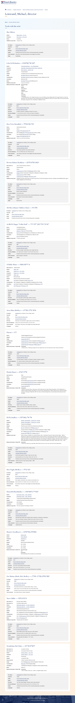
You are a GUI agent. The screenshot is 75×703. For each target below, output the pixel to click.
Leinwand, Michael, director (21, 50)
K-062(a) (17, 45)
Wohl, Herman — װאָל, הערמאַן (27, 70)
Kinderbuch (44, 612)
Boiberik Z (19, 231)
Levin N (28, 75)
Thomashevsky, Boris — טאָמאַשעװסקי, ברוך (29, 66)
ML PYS (23, 231)
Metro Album (42, 342)
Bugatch (18, 130)
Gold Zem (19, 286)
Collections (9, 9)
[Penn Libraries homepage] (8, 2)
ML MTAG (23, 75)
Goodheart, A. (23, 538)
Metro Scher (35, 427)
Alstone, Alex (23, 535)
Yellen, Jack (16, 269)
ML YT (18, 618)
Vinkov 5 (29, 280)
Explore (46, 9)
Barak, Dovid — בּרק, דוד (21, 35)
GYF (15, 280)
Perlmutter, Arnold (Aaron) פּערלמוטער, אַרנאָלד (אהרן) (31, 68)
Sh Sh (44, 616)
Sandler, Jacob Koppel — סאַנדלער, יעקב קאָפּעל (30, 420)
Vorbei (45, 431)
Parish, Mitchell (24, 536)
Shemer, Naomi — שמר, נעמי (27, 652)
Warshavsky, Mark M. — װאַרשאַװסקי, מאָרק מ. (26, 605)
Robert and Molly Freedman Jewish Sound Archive (33, 9)
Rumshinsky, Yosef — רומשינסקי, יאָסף (24, 494)
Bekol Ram (28, 661)
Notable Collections (17, 9)
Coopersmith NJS (25, 130)
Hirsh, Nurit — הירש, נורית (22, 37)
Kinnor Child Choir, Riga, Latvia (22, 48)
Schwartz (42, 340)
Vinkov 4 (39, 284)
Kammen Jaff (32, 176)
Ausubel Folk (28, 431)
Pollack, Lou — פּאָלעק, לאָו (19, 271)
